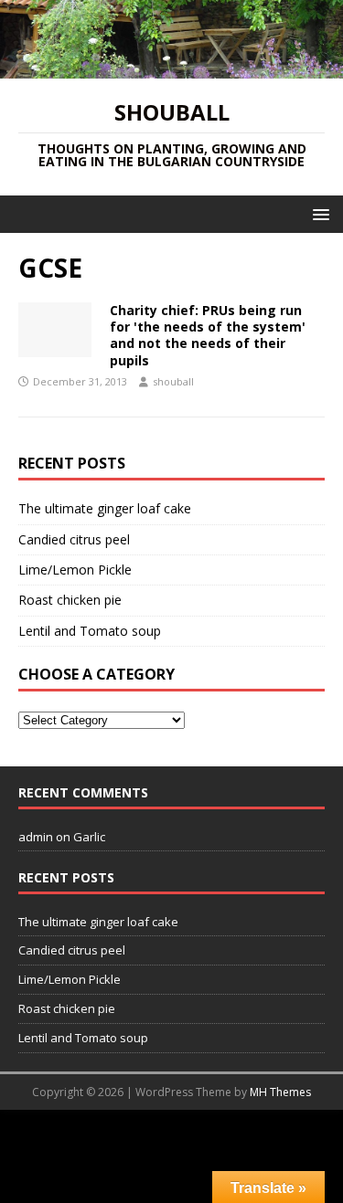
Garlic (89, 836)
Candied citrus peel (74, 539)
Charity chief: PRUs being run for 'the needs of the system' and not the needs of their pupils (207, 335)
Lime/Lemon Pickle (75, 569)
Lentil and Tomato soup (89, 630)
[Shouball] (171, 68)
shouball (173, 381)
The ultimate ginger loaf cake (104, 508)
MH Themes (280, 1092)
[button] (317, 213)
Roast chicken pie (70, 599)
